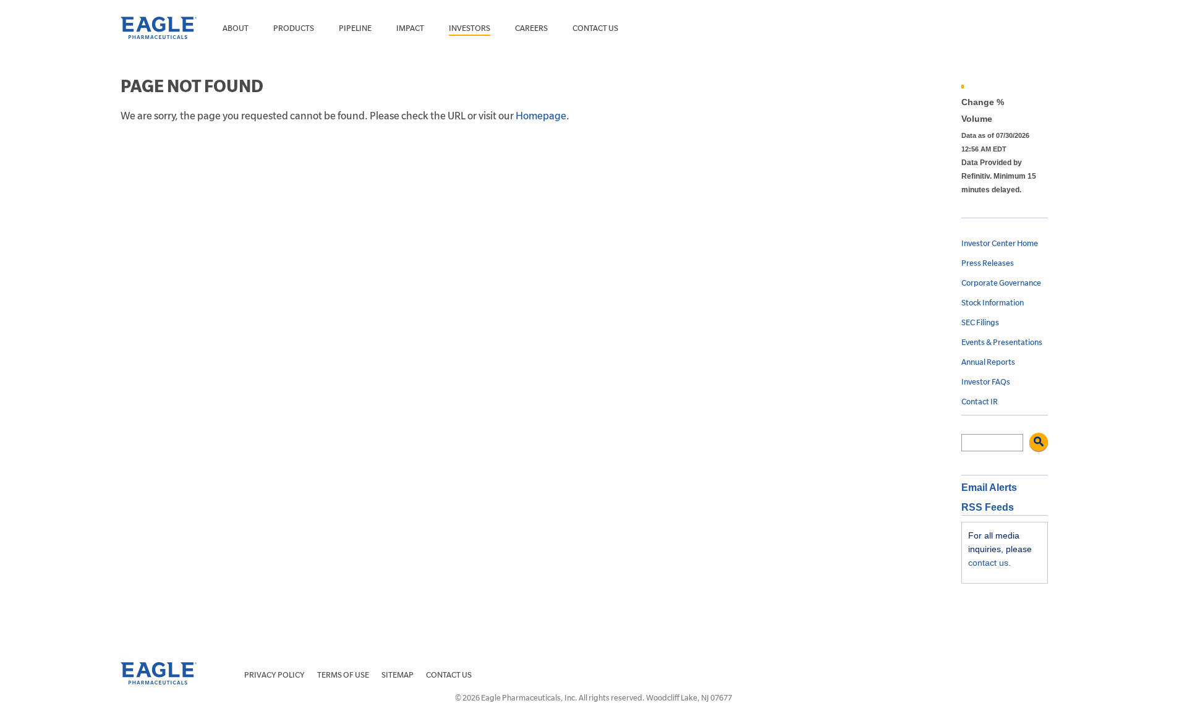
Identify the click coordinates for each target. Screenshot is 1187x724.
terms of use (343, 675)
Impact (410, 28)
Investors (469, 28)
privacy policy (274, 675)
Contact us (595, 28)
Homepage (541, 116)
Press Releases (987, 263)
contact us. (989, 563)
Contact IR (979, 402)
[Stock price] (1007, 86)
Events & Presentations (1001, 342)
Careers (531, 28)
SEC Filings (980, 322)
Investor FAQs (985, 382)
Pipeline (355, 28)
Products (293, 28)
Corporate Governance (1001, 283)
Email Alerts (989, 487)
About (236, 28)
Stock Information (992, 303)
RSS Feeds (987, 507)
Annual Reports (988, 362)
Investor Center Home (999, 243)
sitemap (397, 675)
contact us (449, 675)
